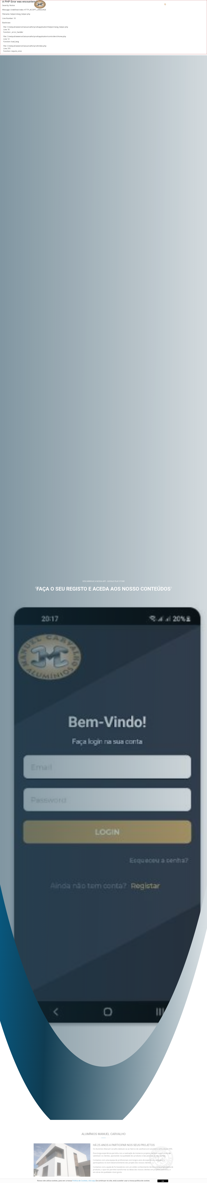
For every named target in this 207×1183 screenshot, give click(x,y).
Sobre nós (117, 4)
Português (169, 4)
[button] (35, 587)
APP (153, 4)
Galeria (136, 4)
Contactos (145, 4)
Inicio (108, 4)
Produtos (127, 4)
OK (163, 1181)
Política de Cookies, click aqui (84, 1180)
